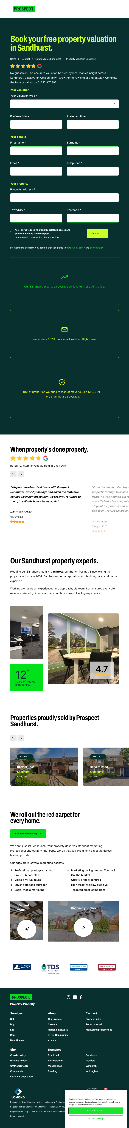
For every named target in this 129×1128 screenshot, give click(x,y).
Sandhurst (92, 1055)
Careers (52, 1024)
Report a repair (94, 1024)
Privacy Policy (18, 1060)
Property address (22, 189)
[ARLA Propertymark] (79, 967)
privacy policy (77, 247)
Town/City (17, 210)
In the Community (58, 1035)
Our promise (55, 1019)
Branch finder (93, 1019)
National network (58, 1029)
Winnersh (91, 1066)
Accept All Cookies (96, 1110)
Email (14, 163)
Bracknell (53, 1055)
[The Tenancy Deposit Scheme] (50, 969)
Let (12, 1029)
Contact (26, 58)
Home (13, 58)
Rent (13, 1035)
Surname (74, 142)
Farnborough (55, 1060)
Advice (52, 1040)
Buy (12, 1024)
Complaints (16, 1071)
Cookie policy (18, 1055)
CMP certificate (19, 1066)
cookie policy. (97, 247)
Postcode (74, 210)
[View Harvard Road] (44, 767)
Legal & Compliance (21, 1076)
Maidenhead (55, 1066)
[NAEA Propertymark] (107, 967)
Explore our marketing (26, 833)
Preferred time (76, 116)
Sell (12, 1019)
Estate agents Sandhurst (48, 58)
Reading (52, 1071)
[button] (13, 474)
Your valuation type (23, 95)
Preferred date (19, 116)
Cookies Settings (96, 1118)
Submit (95, 233)
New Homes (17, 1040)
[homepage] (27, 9)
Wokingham (92, 1071)
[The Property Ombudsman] (22, 967)
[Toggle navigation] (114, 9)
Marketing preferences (99, 1029)
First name (18, 142)
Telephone (74, 163)
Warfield (90, 1060)
